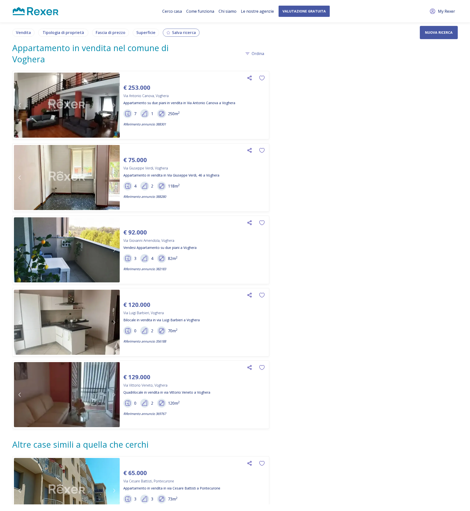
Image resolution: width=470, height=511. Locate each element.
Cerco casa (172, 11)
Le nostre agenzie (257, 11)
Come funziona (200, 11)
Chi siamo (227, 11)
